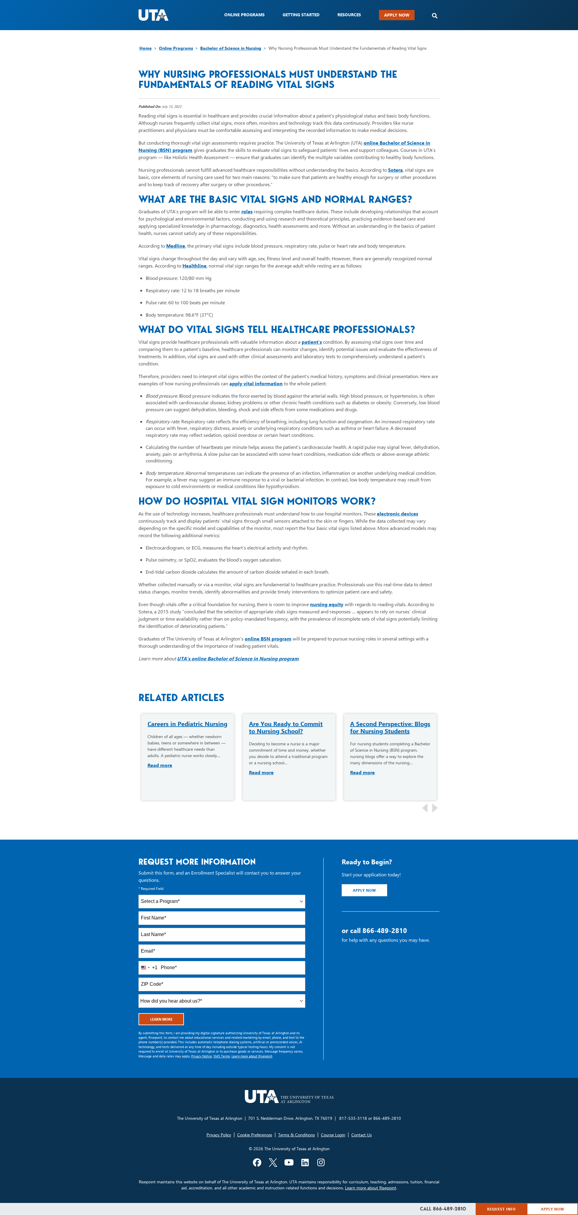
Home (145, 48)
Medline (175, 246)
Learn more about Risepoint (252, 1056)
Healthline (194, 265)
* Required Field (150, 889)
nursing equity (326, 604)
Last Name (153, 934)
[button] (435, 16)
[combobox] (221, 901)
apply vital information (256, 383)
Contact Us (361, 1135)
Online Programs (176, 48)
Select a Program (160, 901)
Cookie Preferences (254, 1135)
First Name (153, 917)
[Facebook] (257, 1162)
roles (247, 211)
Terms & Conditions (296, 1135)
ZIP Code (152, 984)
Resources (349, 14)
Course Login (333, 1135)
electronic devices (397, 513)
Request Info (501, 1209)
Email (148, 951)
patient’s (312, 342)
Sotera (395, 170)
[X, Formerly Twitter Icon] (273, 1162)
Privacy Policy (219, 1135)
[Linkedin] (305, 1162)
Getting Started (301, 14)
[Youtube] (289, 1162)
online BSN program (268, 638)
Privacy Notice (201, 1056)
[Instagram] (321, 1162)
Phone (169, 967)
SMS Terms (221, 1056)
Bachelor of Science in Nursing (230, 48)
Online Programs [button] (244, 14)
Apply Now (396, 15)
